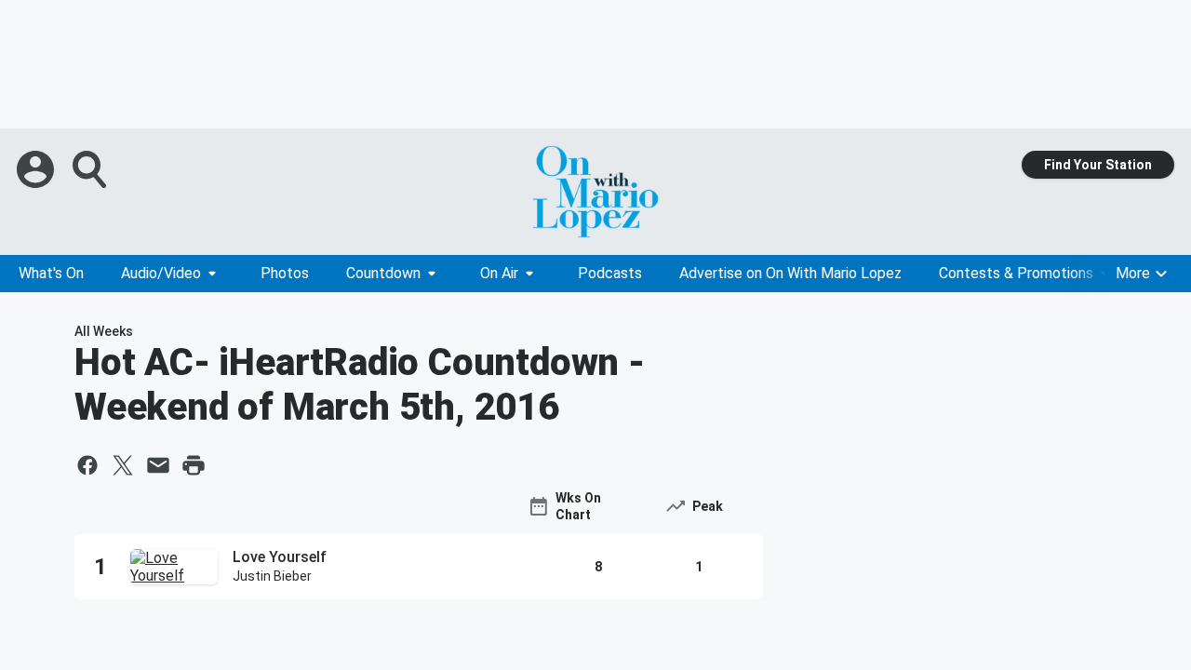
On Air (499, 273)
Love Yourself (280, 557)
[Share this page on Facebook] (87, 465)
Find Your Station (1098, 164)
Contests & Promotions (1016, 273)
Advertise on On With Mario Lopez (790, 273)
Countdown (383, 273)
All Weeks (103, 331)
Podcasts (610, 273)
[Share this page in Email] (158, 465)
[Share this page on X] (123, 465)
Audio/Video (161, 273)
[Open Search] (91, 169)
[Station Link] (595, 191)
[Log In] (37, 169)
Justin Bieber (272, 576)
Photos (285, 273)
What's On (51, 273)
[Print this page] (194, 465)
